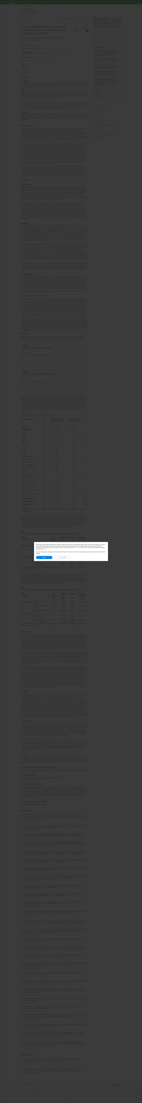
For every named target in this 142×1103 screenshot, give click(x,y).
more (44, 549)
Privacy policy (77, 547)
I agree (44, 557)
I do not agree (62, 557)
